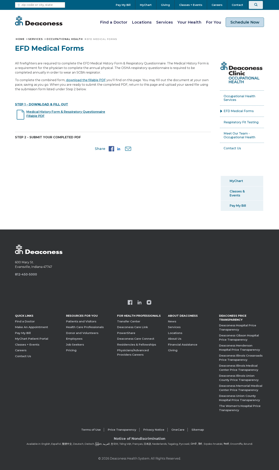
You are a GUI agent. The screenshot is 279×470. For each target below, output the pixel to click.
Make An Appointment (31, 327)
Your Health (189, 22)
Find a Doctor (113, 22)
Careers (20, 350)
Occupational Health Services (239, 98)
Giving (172, 350)
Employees (74, 338)
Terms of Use (91, 429)
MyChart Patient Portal (31, 338)
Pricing (71, 350)
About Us (174, 338)
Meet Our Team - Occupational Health (239, 135)
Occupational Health (64, 39)
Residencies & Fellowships (136, 344)
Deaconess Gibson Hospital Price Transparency (239, 338)
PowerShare (126, 333)
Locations (142, 22)
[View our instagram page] (149, 302)
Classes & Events (237, 193)
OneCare (177, 429)
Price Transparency (122, 429)
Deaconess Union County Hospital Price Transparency (239, 398)
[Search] (256, 5)
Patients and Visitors (81, 321)
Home (20, 39)
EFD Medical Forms (239, 111)
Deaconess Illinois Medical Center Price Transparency (238, 368)
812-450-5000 (26, 274)
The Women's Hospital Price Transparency (240, 408)
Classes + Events (27, 344)
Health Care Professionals (85, 327)
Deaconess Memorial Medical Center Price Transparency (240, 388)
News (172, 321)
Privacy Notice (153, 429)
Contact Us (232, 148)
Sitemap (198, 429)
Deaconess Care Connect (135, 338)
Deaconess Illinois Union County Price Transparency (239, 378)
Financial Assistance (182, 344)
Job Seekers (75, 344)
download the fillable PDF (86, 80)
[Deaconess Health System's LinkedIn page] (139, 302)
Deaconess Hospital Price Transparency (237, 328)
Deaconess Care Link (132, 327)
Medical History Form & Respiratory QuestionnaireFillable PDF (65, 114)
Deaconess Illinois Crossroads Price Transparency (240, 358)
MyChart (236, 181)
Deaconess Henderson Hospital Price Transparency (239, 348)
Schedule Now (244, 22)
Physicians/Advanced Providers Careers (133, 352)
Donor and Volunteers (82, 333)
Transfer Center (128, 321)
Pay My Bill (238, 205)
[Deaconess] (38, 20)
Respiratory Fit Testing (241, 122)
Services (164, 22)
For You (213, 22)
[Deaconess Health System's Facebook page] (130, 302)
